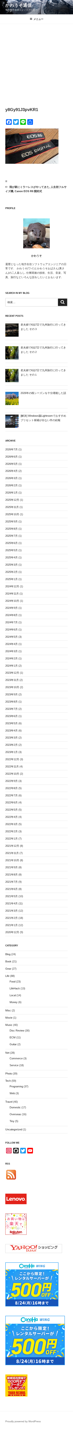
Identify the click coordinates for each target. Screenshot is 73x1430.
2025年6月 (11, 542)
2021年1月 (11, 925)
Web (12, 1093)
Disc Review (17, 1030)
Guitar (13, 1044)
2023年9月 (11, 694)
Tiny (12, 1121)
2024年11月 (12, 593)
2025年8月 (11, 528)
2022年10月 (12, 773)
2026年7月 (11, 449)
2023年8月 (11, 701)
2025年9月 (11, 521)
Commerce (16, 1058)
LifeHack (15, 988)
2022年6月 (11, 802)
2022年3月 (11, 824)
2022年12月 (12, 759)
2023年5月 (11, 723)
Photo (8, 1073)
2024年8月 (11, 615)
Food (12, 981)
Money (14, 1002)
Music (8, 1024)
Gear (8, 968)
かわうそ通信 (18, 5)
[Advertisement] (36, 62)
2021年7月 (11, 881)
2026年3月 (11, 478)
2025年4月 (11, 557)
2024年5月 (11, 636)
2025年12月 (12, 499)
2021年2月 (11, 917)
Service (14, 1065)
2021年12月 (12, 845)
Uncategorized (13, 1129)
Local (13, 995)
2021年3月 (11, 910)
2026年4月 (11, 470)
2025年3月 (11, 564)
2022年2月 (11, 831)
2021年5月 (11, 896)
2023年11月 (12, 679)
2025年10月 (12, 514)
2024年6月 (11, 629)
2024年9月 (11, 607)
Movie (8, 1017)
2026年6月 (11, 456)
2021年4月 (11, 903)
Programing (16, 1086)
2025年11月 (12, 507)
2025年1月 (11, 579)
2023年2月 (11, 744)
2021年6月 (11, 888)
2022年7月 (11, 795)
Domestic (15, 1107)
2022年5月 (11, 809)
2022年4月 (11, 816)
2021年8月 (11, 874)
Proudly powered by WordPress (23, 1421)
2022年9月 (11, 780)
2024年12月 (12, 586)
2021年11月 (12, 853)
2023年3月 (11, 737)
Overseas (15, 1114)
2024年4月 (11, 643)
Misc (8, 1010)
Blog (7, 954)
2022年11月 (12, 766)
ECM (13, 1037)
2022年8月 (11, 788)
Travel (8, 1101)
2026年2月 (11, 485)
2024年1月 (11, 665)
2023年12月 (12, 672)
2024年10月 (12, 600)
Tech (8, 1080)
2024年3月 (11, 651)
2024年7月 (11, 622)
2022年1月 (11, 838)
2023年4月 (11, 730)
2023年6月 (11, 716)
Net (7, 1052)
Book (8, 961)
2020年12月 (12, 932)
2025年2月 (11, 571)
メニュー (38, 19)
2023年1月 (11, 752)
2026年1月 (11, 492)
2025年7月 (11, 535)
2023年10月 (12, 687)
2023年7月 (11, 708)
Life (7, 975)
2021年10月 (12, 860)
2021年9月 (11, 867)
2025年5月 (11, 550)
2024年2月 (11, 658)
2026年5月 (11, 463)
